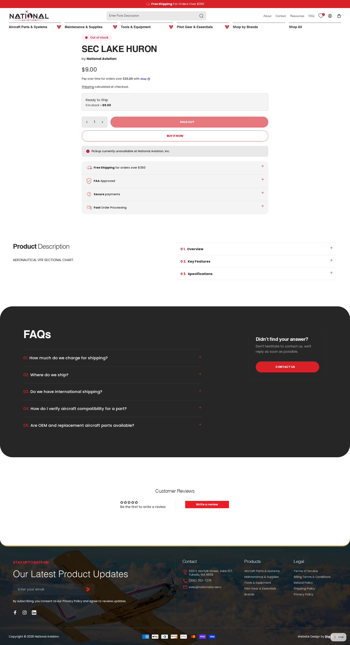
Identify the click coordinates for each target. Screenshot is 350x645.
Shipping (88, 87)
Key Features (195, 261)
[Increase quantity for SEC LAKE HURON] (103, 122)
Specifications (196, 274)
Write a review (207, 504)
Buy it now (175, 136)
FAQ (311, 16)
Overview (191, 249)
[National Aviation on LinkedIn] (34, 612)
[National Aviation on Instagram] (24, 612)
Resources (297, 16)
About (267, 16)
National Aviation (101, 58)
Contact (281, 16)
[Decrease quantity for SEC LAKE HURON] (86, 122)
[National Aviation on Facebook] (15, 612)
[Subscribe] (88, 589)
